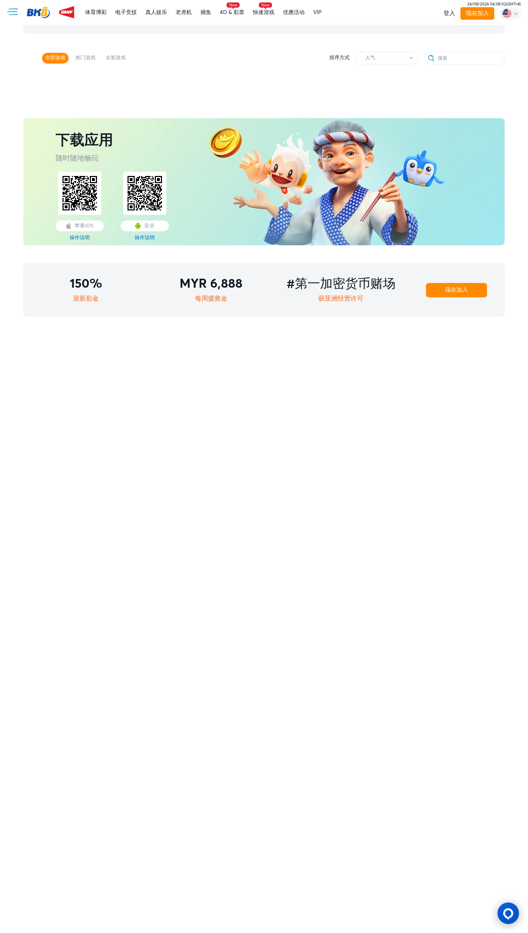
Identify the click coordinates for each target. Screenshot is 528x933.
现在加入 (477, 13)
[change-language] (510, 13)
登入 (449, 13)
